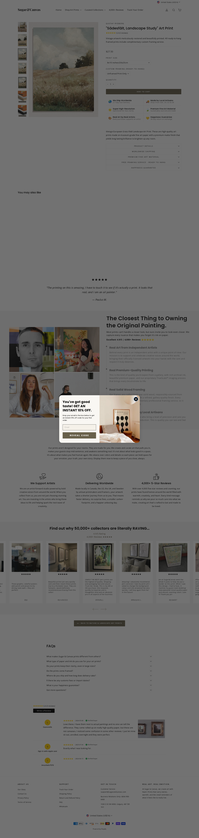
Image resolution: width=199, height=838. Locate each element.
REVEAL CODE (79, 435)
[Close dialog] (136, 399)
